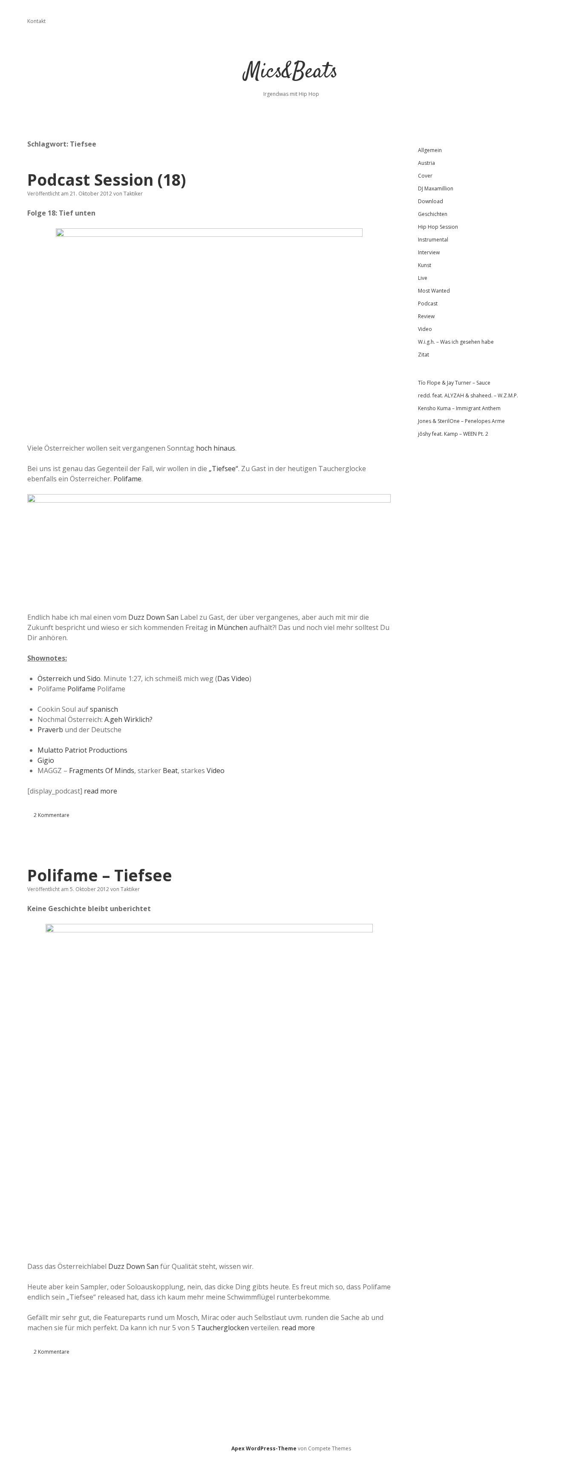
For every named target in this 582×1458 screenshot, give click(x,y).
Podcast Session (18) (106, 179)
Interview (429, 252)
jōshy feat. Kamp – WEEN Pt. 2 (453, 433)
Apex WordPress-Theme (264, 1448)
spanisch (104, 709)
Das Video (233, 678)
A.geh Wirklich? (128, 719)
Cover (425, 175)
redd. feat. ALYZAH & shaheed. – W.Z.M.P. (468, 395)
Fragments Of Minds (101, 770)
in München (229, 627)
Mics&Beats (291, 72)
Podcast (428, 303)
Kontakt (36, 21)
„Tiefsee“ (223, 468)
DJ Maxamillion (435, 188)
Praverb (50, 729)
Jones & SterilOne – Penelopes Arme (461, 421)
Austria (426, 163)
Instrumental (433, 239)
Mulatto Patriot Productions (82, 750)
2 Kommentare (51, 815)
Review (426, 316)
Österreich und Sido (69, 678)
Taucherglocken (223, 1327)
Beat (170, 770)
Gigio (45, 760)
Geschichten (432, 214)
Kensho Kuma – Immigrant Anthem (459, 408)
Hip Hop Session (438, 226)
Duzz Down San (153, 617)
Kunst (424, 265)
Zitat (423, 354)
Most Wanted (434, 290)
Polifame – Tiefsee (99, 875)
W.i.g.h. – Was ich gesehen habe (456, 341)
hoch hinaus (215, 448)
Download (430, 201)
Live (422, 278)
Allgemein (430, 150)
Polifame (127, 478)
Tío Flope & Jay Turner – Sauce (454, 382)
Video (216, 770)
